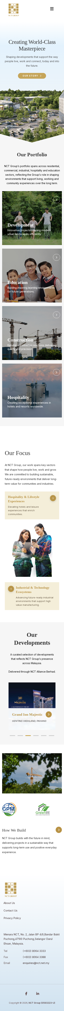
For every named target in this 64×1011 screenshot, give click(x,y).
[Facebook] (26, 994)
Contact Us (10, 910)
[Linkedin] (38, 994)
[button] (12, 735)
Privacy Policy (12, 918)
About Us (9, 903)
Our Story (30, 75)
